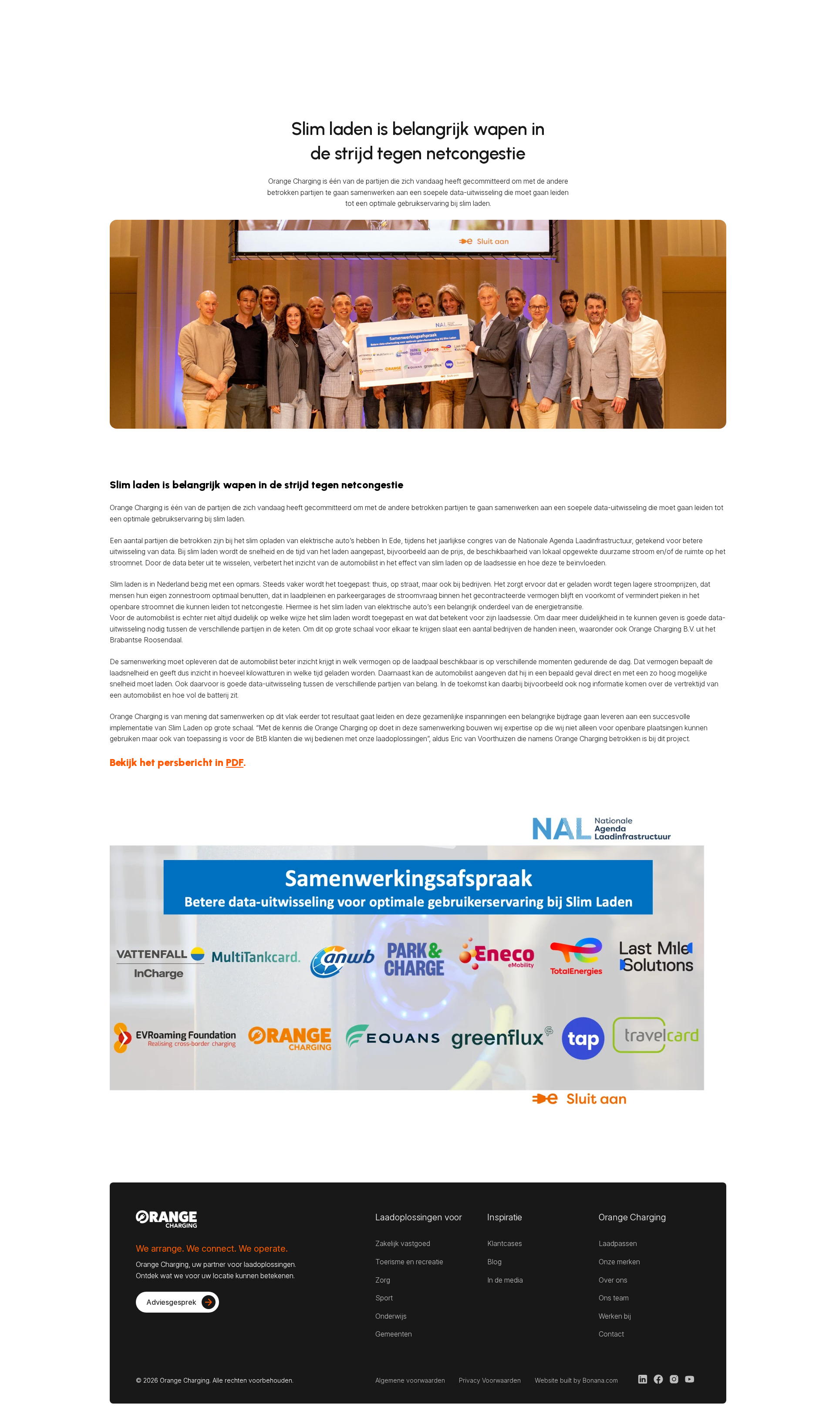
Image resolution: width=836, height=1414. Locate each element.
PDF (234, 762)
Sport (384, 1297)
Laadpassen (618, 1243)
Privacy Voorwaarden (490, 1380)
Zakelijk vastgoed (402, 1243)
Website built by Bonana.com (576, 1380)
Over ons (613, 1280)
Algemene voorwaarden (410, 1380)
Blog (494, 1261)
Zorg (382, 1280)
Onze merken (619, 1261)
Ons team (614, 1297)
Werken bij (615, 1316)
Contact (611, 1334)
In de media (505, 1280)
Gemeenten (393, 1334)
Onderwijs (391, 1316)
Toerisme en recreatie (409, 1261)
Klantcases (504, 1243)
